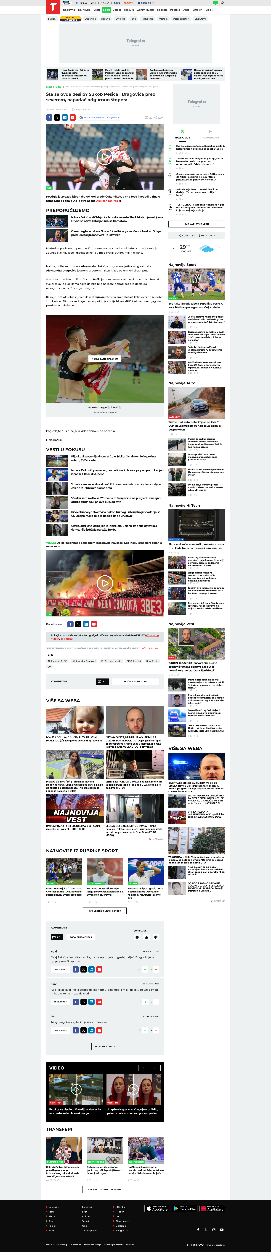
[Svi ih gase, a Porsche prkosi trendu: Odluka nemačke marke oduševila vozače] (177, 489)
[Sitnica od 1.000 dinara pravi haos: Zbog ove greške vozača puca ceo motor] (177, 474)
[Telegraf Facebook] (198, 1230)
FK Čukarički (134, 661)
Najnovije (182, 265)
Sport (49, 87)
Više (208, 9)
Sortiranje (140, 931)
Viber (55, 638)
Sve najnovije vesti (197, 224)
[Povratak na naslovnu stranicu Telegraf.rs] (53, 7)
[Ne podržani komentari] (156, 937)
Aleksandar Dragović (84, 661)
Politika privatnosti (113, 1245)
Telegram (66, 638)
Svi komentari (105, 1046)
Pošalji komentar (135, 681)
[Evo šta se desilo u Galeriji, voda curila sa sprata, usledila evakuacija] (76, 1089)
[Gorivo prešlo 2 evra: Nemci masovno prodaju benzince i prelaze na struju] (177, 459)
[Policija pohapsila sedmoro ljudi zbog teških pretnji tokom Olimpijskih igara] (105, 1150)
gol (49, 666)
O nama (50, 1245)
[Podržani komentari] (146, 937)
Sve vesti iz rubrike (105, 911)
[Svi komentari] (137, 937)
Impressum (75, 1245)
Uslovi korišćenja (149, 648)
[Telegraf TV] (222, 1230)
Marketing (62, 1245)
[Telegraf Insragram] (214, 1230)
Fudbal (58, 87)
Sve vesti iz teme (104, 1189)
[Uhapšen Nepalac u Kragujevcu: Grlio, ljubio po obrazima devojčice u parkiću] (133, 1089)
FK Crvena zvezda (111, 661)
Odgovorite (60, 969)
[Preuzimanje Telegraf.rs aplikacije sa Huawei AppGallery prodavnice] (212, 1208)
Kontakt (130, 1245)
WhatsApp (152, 635)
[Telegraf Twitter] (206, 1230)
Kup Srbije (152, 661)
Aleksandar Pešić (108, 200)
